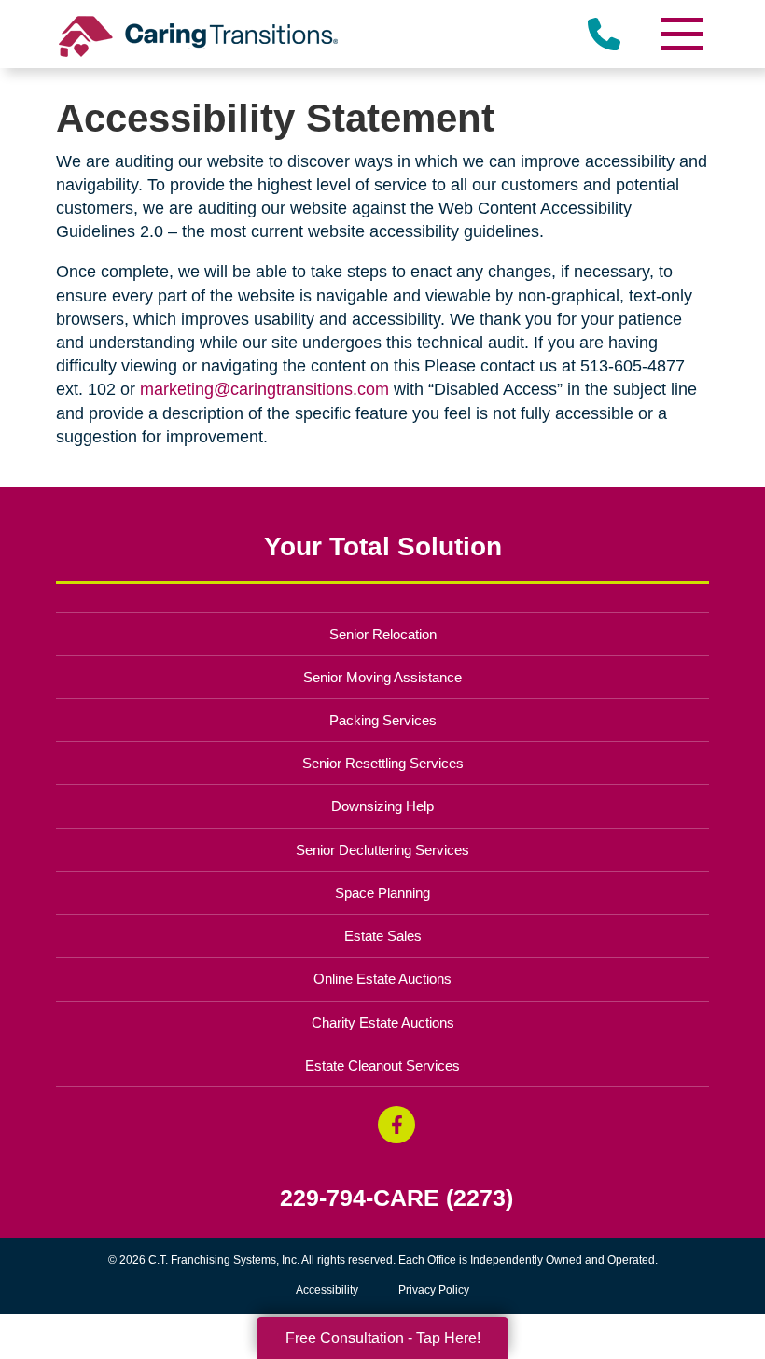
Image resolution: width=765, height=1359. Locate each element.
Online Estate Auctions (382, 979)
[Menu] (681, 34)
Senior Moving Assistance (382, 677)
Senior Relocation (383, 634)
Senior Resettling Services (383, 763)
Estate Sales (383, 936)
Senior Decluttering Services (382, 850)
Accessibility (327, 1289)
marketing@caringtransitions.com (264, 389)
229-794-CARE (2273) (396, 1198)
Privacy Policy (433, 1289)
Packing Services (383, 720)
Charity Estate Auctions (383, 1022)
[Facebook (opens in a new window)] (396, 1124)
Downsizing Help (382, 806)
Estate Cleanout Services (382, 1065)
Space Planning (382, 893)
